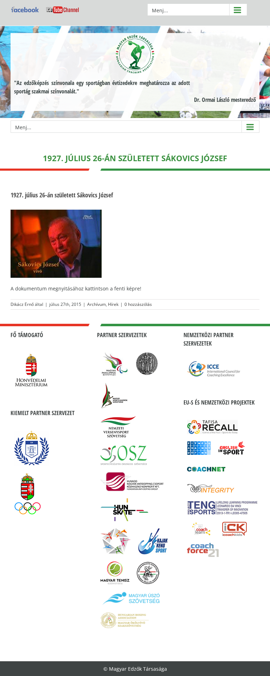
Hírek (113, 304)
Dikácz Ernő (22, 304)
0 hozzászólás (138, 304)
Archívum (96, 304)
